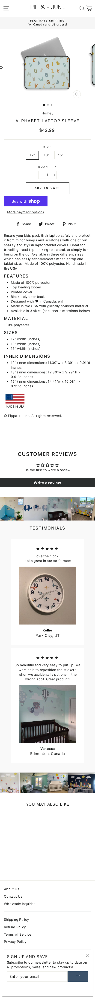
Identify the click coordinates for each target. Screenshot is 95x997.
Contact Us (13, 896)
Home (46, 113)
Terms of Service (17, 934)
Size (47, 147)
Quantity (47, 166)
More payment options (25, 212)
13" (46, 155)
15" (60, 155)
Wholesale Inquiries (20, 904)
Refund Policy (15, 927)
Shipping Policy (16, 919)
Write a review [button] (47, 482)
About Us (11, 889)
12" (32, 155)
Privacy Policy (15, 941)
